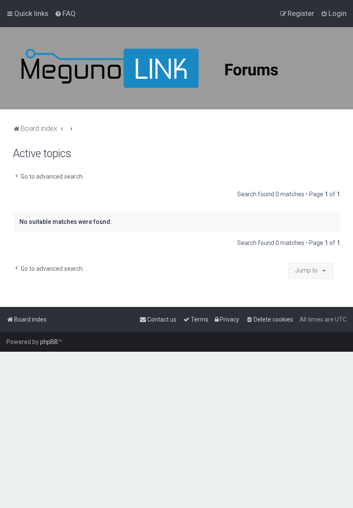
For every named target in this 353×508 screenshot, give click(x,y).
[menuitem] (65, 13)
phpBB (49, 341)
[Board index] (172, 68)
